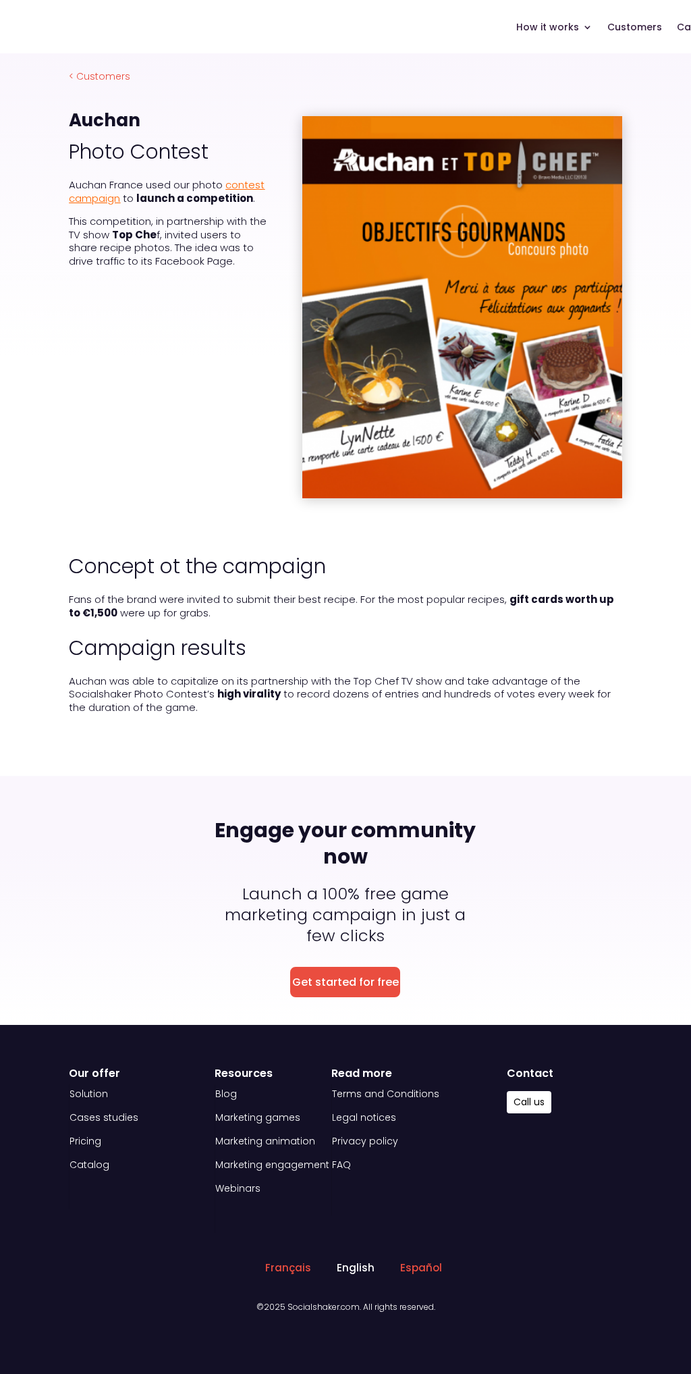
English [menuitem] (356, 1268)
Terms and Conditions (385, 1094)
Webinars (237, 1188)
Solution (89, 1094)
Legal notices (364, 1117)
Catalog (89, 1164)
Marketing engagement (272, 1164)
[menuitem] (282, 1268)
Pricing (85, 1141)
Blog (226, 1094)
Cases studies (104, 1117)
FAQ (341, 1164)
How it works (547, 28)
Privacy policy (365, 1141)
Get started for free (345, 982)
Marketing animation (265, 1141)
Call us (529, 1102)
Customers (634, 28)
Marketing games (257, 1117)
